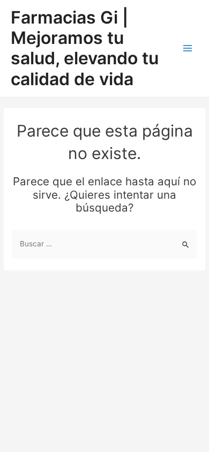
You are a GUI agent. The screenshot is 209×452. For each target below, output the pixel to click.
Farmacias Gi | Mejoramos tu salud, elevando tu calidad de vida (85, 48)
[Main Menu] (187, 48)
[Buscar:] (104, 243)
